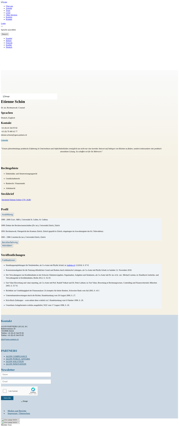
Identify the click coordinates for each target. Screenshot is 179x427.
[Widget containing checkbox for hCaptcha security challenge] (19, 391)
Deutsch (5, 34)
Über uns (9, 6)
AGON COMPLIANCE (16, 356)
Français (9, 43)
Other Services (11, 15)
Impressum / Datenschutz (19, 413)
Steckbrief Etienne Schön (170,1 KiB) (16, 200)
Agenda (9, 8)
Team (8, 10)
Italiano (9, 41)
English (9, 45)
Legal (8, 13)
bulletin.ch (71, 265)
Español (9, 38)
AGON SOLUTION (15, 361)
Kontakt (9, 19)
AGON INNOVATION (16, 364)
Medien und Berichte (17, 411)
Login (3, 23)
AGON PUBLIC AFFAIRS (18, 359)
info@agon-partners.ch (10, 339)
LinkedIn (4, 140)
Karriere (9, 17)
